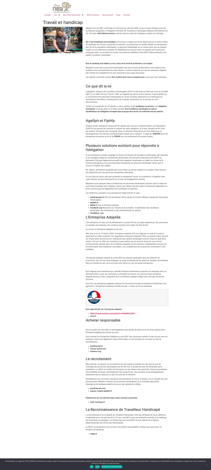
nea (55, 15)
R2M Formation (93, 15)
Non (97, 467)
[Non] (207, 464)
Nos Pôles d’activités (71, 15)
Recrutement (108, 15)
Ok (92, 467)
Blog (118, 15)
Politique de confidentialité (111, 467)
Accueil (48, 15)
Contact (126, 15)
